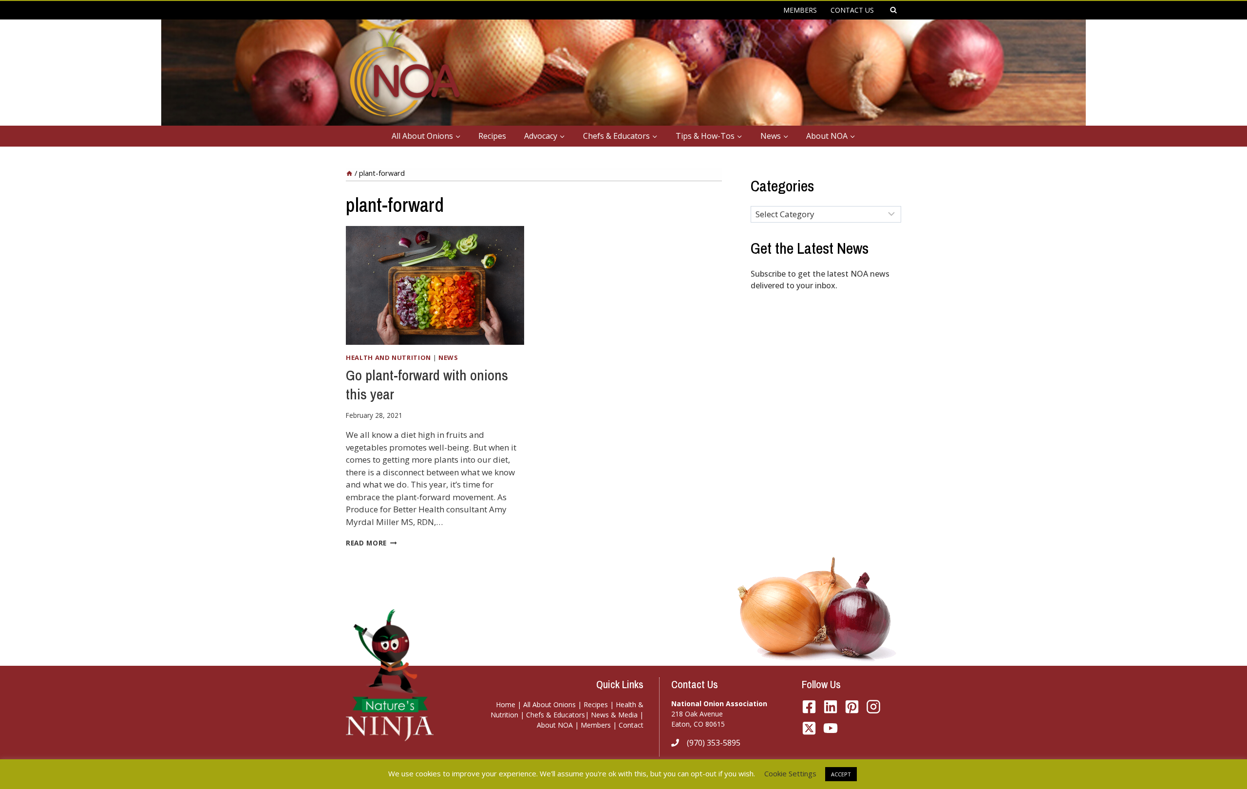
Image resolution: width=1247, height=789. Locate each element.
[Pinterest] (852, 706)
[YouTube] (809, 728)
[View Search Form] (893, 10)
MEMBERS (800, 10)
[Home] (349, 173)
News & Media (614, 714)
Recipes (492, 136)
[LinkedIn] (830, 706)
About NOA (555, 725)
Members (596, 725)
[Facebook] (809, 706)
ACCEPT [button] (841, 774)
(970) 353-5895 (713, 742)
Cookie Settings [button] (790, 773)
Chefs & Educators (555, 714)
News (448, 357)
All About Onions (549, 704)
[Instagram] (873, 706)
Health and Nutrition (388, 357)
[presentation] (435, 285)
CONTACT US (852, 10)
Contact (631, 725)
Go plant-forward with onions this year (427, 384)
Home (505, 704)
